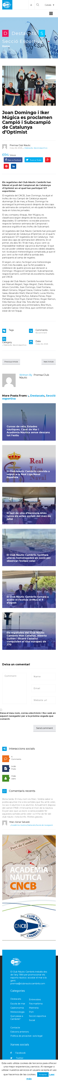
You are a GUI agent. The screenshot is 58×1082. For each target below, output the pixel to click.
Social (32, 1020)
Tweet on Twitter (35, 160)
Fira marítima (36, 1003)
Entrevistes (35, 999)
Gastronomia (17, 1007)
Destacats (24, 33)
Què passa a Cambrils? (16, 1017)
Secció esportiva (22, 41)
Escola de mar (17, 1003)
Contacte (15, 1027)
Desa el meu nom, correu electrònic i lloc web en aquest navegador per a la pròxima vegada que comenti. (28, 716)
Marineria (34, 1007)
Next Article (49, 362)
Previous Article (11, 362)
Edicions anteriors (19, 1031)
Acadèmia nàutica (19, 825)
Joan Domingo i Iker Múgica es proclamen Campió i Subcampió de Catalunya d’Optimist (27, 122)
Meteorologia (17, 1012)
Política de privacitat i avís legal (26, 1036)
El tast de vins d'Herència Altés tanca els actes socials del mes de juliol (29, 516)
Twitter (19, 1058)
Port (31, 1012)
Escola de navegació (44, 825)
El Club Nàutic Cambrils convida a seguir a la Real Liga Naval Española (28, 474)
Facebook (20, 1053)
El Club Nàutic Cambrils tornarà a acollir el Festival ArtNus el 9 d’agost (28, 599)
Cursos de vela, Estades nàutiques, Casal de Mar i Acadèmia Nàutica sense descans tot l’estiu (28, 431)
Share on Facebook (14, 160)
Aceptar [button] (43, 1074)
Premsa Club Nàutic (20, 145)
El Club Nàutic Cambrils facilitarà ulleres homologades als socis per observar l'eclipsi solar (29, 558)
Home (6, 46)
